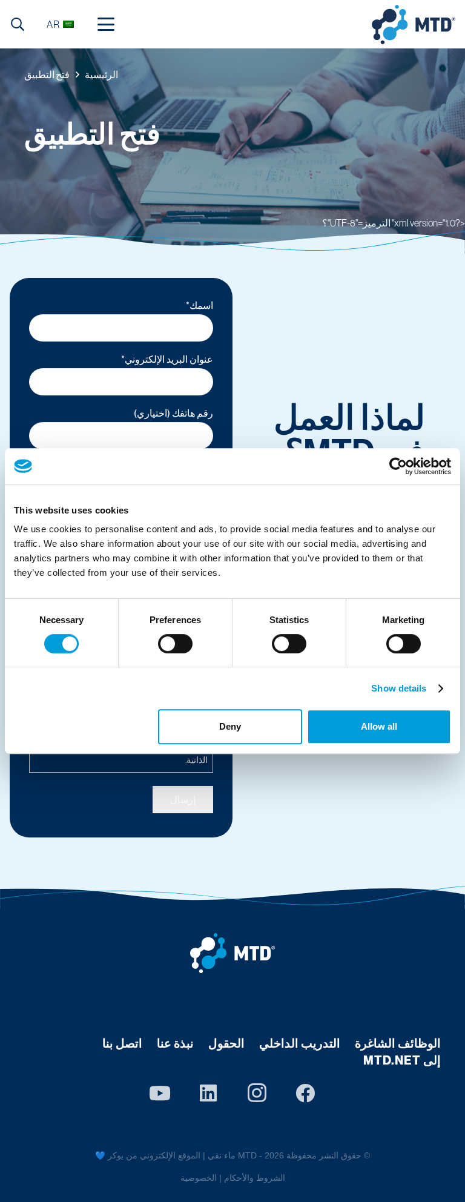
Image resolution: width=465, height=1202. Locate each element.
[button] (106, 24)
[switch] (175, 643)
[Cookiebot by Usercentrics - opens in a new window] (398, 466)
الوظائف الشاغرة (398, 1043)
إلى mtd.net (402, 1060)
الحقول (226, 1043)
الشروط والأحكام (254, 1178)
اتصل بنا (122, 1043)
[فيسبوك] (305, 1093)
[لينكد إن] (208, 1093)
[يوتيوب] (160, 1093)
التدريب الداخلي (299, 1043)
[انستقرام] (256, 1093)
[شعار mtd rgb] (413, 24)
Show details (398, 688)
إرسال (183, 799)
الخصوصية (198, 1178)
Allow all (379, 726)
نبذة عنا (175, 1043)
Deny (230, 726)
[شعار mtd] (232, 953)
